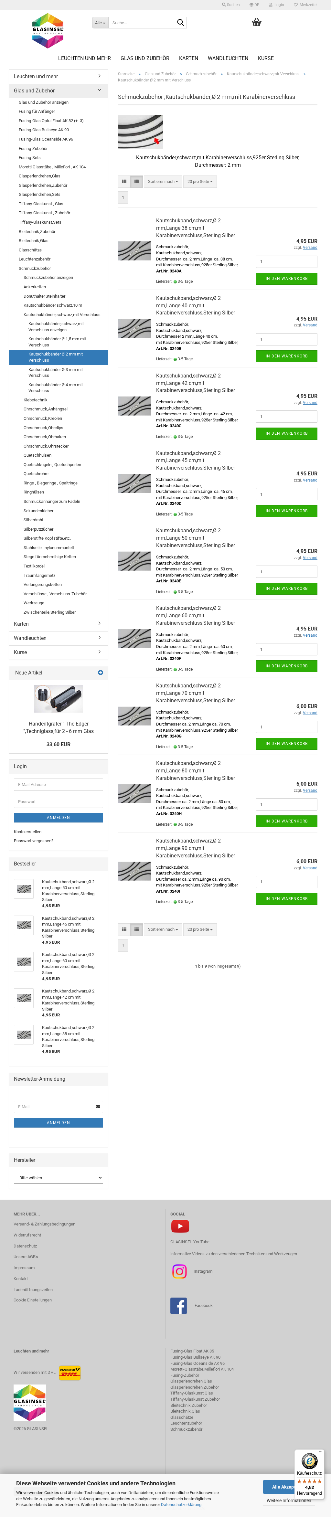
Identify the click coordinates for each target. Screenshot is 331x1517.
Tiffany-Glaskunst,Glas (191, 1393)
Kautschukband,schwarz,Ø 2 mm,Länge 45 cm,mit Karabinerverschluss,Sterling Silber (195, 460)
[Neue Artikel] (100, 673)
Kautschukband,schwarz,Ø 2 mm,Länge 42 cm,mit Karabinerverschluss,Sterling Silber (195, 383)
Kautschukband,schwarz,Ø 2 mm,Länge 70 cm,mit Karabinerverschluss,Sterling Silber (195, 693)
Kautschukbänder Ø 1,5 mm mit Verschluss (57, 341)
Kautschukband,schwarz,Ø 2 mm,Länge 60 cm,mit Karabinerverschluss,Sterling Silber (195, 615)
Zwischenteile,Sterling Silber (50, 612)
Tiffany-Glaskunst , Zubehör (44, 212)
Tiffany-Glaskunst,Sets (40, 222)
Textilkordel (34, 566)
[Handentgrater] (58, 699)
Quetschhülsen (37, 455)
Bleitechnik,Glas (33, 240)
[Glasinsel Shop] (48, 31)
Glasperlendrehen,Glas (39, 176)
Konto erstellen (27, 831)
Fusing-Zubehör (33, 148)
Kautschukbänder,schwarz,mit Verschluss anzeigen (56, 326)
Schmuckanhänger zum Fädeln (52, 501)
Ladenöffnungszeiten (33, 1289)
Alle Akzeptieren (289, 1487)
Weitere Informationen (289, 1500)
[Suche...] (181, 23)
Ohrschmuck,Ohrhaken (45, 436)
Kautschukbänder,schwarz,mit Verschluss (62, 314)
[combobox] (163, 181)
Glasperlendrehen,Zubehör (43, 185)
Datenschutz (25, 1246)
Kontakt (21, 1278)
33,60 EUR (58, 744)
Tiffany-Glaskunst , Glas (41, 203)
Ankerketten (35, 286)
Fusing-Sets (30, 157)
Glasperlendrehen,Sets (39, 194)
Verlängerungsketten (43, 584)
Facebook (204, 1305)
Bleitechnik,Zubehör (37, 231)
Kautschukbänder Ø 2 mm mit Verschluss (55, 357)
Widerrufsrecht (27, 1235)
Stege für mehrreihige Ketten (50, 556)
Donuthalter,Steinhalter (44, 296)
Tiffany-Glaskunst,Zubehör (195, 1399)
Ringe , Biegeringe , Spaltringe (51, 483)
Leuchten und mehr (84, 58)
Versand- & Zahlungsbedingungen (44, 1224)
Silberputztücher (38, 529)
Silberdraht (33, 519)
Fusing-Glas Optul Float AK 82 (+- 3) (51, 120)
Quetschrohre (36, 473)
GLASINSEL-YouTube (189, 1241)
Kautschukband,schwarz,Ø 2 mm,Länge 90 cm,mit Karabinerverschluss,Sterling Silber (195, 848)
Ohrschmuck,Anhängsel (46, 409)
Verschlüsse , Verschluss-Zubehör (55, 593)
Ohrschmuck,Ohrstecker (46, 446)
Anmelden (58, 817)
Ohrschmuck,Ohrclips (43, 427)
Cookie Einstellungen (33, 1300)
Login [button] (278, 5)
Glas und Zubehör (145, 58)
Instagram (202, 1271)
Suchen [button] (233, 5)
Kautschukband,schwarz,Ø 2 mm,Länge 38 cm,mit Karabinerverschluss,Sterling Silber (195, 228)
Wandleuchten (228, 58)
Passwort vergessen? (33, 840)
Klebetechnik (36, 400)
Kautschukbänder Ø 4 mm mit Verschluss (55, 387)
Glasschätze (30, 250)
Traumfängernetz (39, 575)
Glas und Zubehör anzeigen (44, 102)
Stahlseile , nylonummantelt (49, 547)
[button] (254, 5)
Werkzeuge (34, 602)
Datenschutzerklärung (181, 1504)
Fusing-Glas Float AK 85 (192, 1351)
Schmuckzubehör (35, 268)
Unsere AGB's (26, 1256)
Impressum (24, 1267)
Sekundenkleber (38, 510)
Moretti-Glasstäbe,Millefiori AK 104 (202, 1369)
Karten (188, 58)
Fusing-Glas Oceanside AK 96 (46, 139)
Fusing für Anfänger (37, 111)
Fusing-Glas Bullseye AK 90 (44, 129)
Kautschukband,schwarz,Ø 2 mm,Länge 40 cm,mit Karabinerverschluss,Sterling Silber (195, 305)
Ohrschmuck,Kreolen (43, 418)
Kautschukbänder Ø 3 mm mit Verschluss (55, 372)
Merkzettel (307, 5)
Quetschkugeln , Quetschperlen (52, 464)
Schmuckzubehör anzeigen (48, 277)
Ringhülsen (34, 492)
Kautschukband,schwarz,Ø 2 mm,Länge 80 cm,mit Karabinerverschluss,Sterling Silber (195, 770)
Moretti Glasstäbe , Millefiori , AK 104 (52, 166)
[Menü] (321, 1453)
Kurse (266, 58)
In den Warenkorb (287, 278)
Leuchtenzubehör (34, 259)
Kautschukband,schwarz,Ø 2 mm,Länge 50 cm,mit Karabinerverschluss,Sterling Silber (195, 537)
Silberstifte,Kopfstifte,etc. (47, 538)
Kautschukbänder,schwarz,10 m (53, 305)
